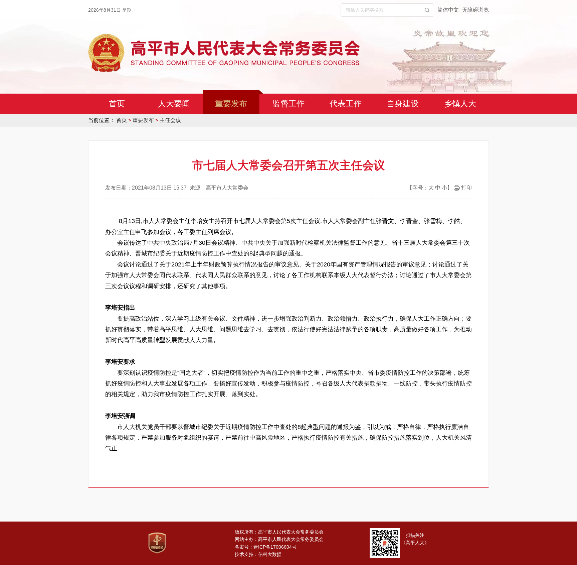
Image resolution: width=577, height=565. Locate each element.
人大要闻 (174, 103)
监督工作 (288, 103)
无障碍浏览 (475, 10)
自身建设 (403, 103)
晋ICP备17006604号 (275, 547)
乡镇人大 (460, 103)
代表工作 (346, 103)
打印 (466, 188)
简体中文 (448, 10)
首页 (117, 103)
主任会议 (170, 120)
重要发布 (231, 103)
